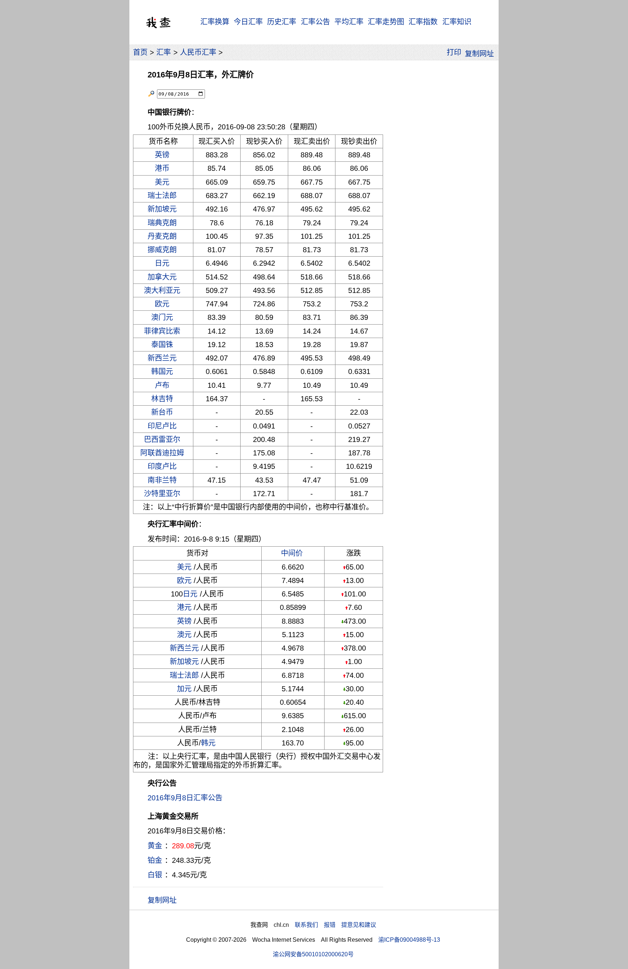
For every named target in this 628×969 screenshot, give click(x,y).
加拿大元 (162, 277)
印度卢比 (162, 466)
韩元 (208, 743)
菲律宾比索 (162, 331)
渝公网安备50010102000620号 (313, 954)
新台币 (162, 412)
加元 (184, 689)
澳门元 (162, 317)
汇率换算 (214, 22)
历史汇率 (281, 22)
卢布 (162, 385)
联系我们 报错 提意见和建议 (335, 924)
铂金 (155, 860)
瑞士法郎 (162, 196)
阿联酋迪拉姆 (162, 453)
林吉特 (162, 399)
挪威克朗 (162, 250)
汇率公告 (315, 22)
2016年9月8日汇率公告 (185, 798)
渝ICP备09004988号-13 (409, 939)
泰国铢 (162, 345)
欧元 (162, 304)
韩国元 (162, 371)
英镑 (162, 155)
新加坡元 (162, 209)
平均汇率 (348, 22)
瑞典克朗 (162, 223)
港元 (184, 607)
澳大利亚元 (162, 290)
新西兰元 (162, 358)
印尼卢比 (162, 426)
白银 (155, 875)
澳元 (184, 635)
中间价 (292, 553)
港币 (162, 168)
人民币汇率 (198, 52)
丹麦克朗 (162, 236)
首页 (140, 52)
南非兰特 (162, 480)
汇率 (163, 52)
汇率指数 (423, 22)
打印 (454, 52)
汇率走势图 (386, 22)
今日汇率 (248, 22)
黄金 (155, 846)
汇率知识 (456, 22)
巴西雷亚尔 (162, 439)
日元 (162, 263)
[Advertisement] (440, 173)
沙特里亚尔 (162, 494)
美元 (162, 182)
